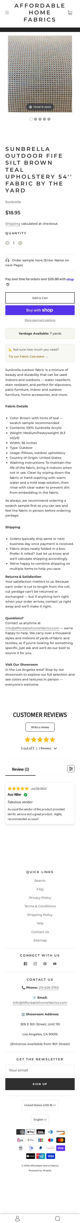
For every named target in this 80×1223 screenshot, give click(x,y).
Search (40, 881)
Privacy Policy (40, 898)
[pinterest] (45, 964)
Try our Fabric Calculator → (28, 356)
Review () (20, 769)
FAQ (40, 889)
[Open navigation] (10, 12)
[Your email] (40, 1070)
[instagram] (35, 964)
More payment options (40, 320)
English (39, 1119)
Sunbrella (13, 202)
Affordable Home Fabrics (40, 12)
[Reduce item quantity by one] (7, 244)
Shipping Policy (40, 915)
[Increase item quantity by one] (20, 244)
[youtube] (55, 964)
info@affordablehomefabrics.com (32, 628)
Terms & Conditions (40, 906)
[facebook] (25, 964)
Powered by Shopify (40, 1170)
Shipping (12, 224)
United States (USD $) (38, 1105)
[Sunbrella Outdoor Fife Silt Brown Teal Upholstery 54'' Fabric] (31, 119)
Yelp (40, 923)
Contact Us (40, 932)
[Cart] (70, 13)
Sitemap (40, 940)
